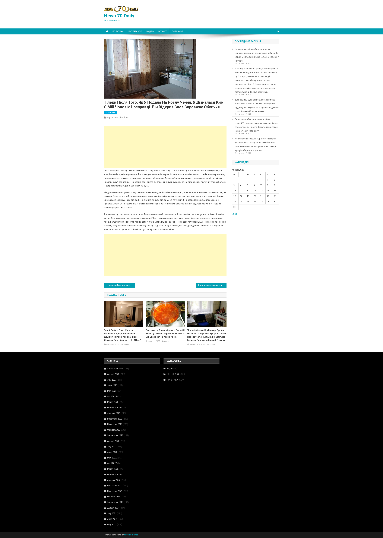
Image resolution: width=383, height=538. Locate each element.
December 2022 (114, 419)
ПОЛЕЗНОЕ (177, 31)
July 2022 (111, 446)
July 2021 (111, 513)
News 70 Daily (119, 16)
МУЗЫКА (162, 31)
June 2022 (112, 452)
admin (125, 117)
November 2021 (114, 491)
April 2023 (112, 396)
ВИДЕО (150, 31)
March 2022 (112, 469)
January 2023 (113, 413)
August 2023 (113, 374)
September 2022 (115, 435)
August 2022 (113, 441)
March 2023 (112, 402)
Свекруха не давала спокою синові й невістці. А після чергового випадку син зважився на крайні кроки (165, 333)
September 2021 (115, 502)
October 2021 (113, 496)
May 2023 (112, 391)
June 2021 (112, 519)
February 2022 (114, 474)
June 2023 (112, 385)
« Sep (234, 214)
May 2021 (112, 524)
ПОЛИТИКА (118, 31)
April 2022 (112, 463)
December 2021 (114, 485)
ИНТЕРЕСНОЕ (135, 31)
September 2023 (115, 368)
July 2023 (111, 380)
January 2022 (113, 480)
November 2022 (114, 424)
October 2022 (113, 430)
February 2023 (114, 407)
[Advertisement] (165, 147)
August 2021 (113, 508)
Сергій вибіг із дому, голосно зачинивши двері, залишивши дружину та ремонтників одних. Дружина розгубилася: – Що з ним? (122, 335)
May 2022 (112, 458)
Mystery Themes (131, 535)
